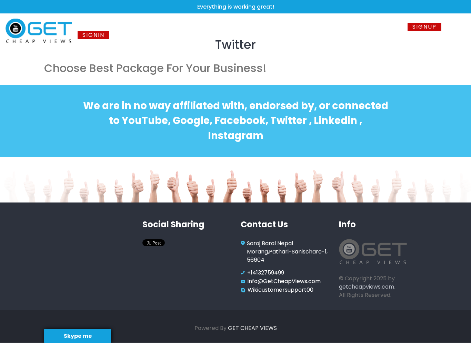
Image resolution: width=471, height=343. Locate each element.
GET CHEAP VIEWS (252, 328)
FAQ (360, 27)
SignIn (93, 35)
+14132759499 (265, 273)
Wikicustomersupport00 (280, 290)
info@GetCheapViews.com (284, 281)
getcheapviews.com (366, 287)
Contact (389, 27)
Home (90, 27)
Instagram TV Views (310, 27)
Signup (424, 27)
